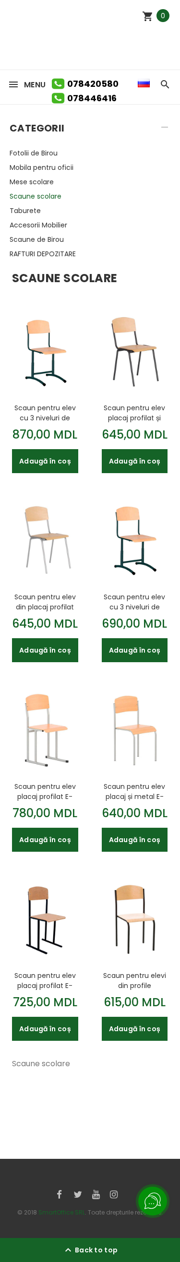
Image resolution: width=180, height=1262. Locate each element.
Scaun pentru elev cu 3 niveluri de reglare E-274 (134, 601)
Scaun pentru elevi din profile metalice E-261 (134, 980)
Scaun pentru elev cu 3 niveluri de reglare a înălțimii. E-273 (45, 412)
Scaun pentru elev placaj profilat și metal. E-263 (134, 412)
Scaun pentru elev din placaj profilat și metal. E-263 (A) (45, 601)
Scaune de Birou (37, 239)
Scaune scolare (35, 196)
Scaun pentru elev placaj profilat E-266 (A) (45, 791)
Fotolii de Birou (34, 153)
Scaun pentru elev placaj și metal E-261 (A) (134, 791)
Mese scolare (32, 182)
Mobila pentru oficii (41, 167)
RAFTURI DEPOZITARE (43, 254)
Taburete (25, 210)
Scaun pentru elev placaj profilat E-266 (45, 980)
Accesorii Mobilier (38, 225)
